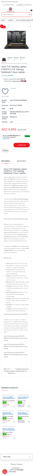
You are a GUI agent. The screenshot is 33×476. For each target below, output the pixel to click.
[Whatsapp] (4, 471)
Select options (28, 406)
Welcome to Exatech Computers (9, 1)
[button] (30, 26)
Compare (13, 88)
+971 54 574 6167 (9, 4)
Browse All (3, 63)
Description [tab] (5, 161)
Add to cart (22, 145)
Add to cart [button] (14, 406)
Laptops (10, 20)
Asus (13, 373)
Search (29, 15)
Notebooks (25, 63)
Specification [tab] (21, 161)
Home (2, 20)
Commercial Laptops (12, 63)
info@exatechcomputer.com (24, 4)
